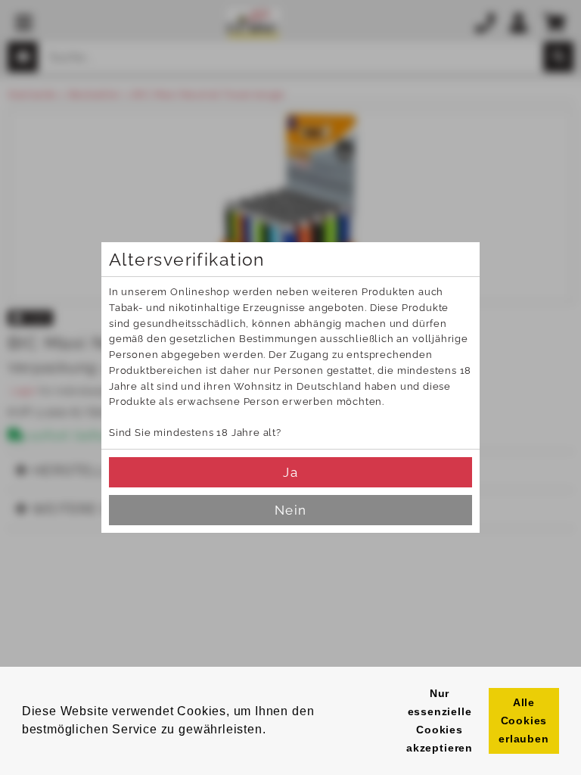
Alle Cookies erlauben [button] (524, 720)
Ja (290, 472)
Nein (290, 510)
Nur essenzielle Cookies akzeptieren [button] (439, 720)
